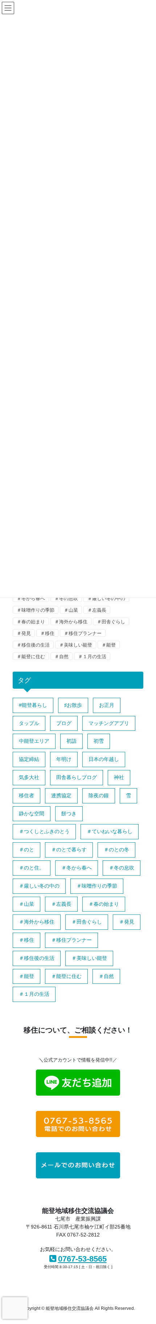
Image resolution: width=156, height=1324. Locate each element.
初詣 (71, 741)
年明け (63, 759)
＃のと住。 (31, 868)
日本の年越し (104, 759)
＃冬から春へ (31, 598)
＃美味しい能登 (75, 645)
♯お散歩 (73, 705)
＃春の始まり (31, 621)
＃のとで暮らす (69, 849)
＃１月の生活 (92, 656)
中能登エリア (34, 741)
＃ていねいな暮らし (109, 831)
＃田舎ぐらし (111, 621)
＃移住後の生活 (33, 645)
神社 (119, 777)
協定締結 (29, 759)
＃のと (26, 849)
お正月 (106, 705)
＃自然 (61, 656)
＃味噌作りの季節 (35, 610)
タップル (29, 723)
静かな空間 (31, 813)
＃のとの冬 (116, 849)
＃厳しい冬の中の (106, 598)
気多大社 (29, 777)
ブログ (63, 723)
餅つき (69, 813)
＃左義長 (96, 610)
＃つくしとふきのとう (44, 831)
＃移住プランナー (83, 633)
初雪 (99, 741)
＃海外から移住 (70, 621)
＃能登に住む (31, 656)
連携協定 (61, 795)
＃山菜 (71, 610)
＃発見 (24, 633)
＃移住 (47, 633)
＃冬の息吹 (66, 598)
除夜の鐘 (99, 795)
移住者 (26, 795)
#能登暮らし (33, 705)
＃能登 (109, 645)
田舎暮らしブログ (76, 777)
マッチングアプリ (109, 723)
